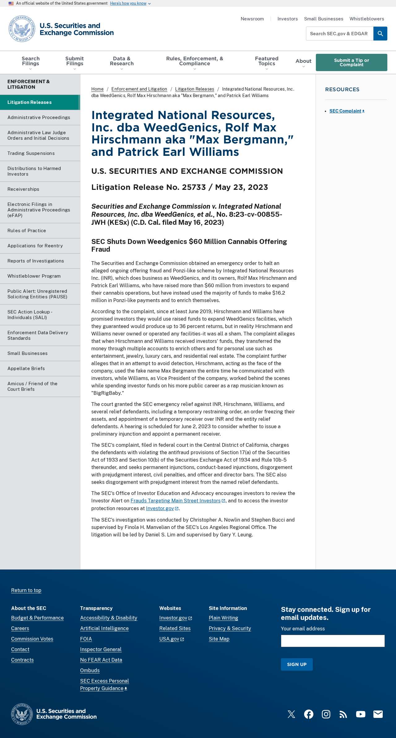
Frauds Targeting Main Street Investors (176, 501)
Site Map (219, 639)
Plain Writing (223, 618)
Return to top (26, 590)
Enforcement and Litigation (139, 89)
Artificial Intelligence (104, 628)
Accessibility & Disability (108, 618)
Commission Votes (32, 639)
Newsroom (252, 18)
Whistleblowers (367, 18)
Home (97, 89)
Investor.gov (160, 508)
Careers (20, 628)
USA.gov (169, 639)
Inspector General (101, 649)
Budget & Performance (37, 618)
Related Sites (175, 628)
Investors (288, 18)
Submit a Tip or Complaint (351, 62)
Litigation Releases (194, 89)
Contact (20, 649)
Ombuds (90, 670)
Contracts (22, 660)
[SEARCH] (380, 34)
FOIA (86, 639)
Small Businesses (323, 18)
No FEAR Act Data (101, 660)
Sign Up (297, 664)
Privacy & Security (230, 628)
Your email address (303, 629)
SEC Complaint (345, 111)
